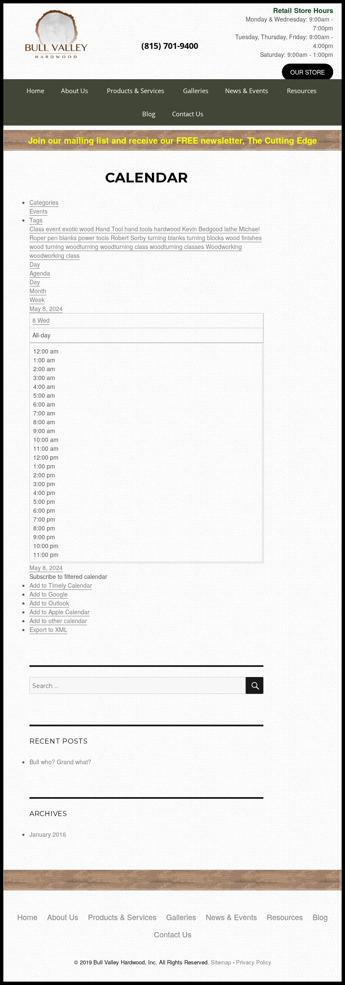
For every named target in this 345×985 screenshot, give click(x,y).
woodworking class (54, 255)
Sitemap (221, 962)
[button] (68, 576)
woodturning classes (178, 246)
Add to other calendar (58, 620)
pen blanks (63, 237)
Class (37, 229)
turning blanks (167, 237)
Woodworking (224, 246)
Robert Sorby (129, 237)
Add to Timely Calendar (60, 585)
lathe (231, 229)
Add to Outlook (49, 603)
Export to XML (48, 629)
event (54, 229)
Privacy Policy (253, 962)
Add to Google (48, 594)
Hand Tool (110, 229)
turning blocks (206, 237)
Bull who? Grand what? (60, 761)
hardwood (168, 229)
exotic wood (79, 229)
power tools (94, 237)
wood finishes (244, 237)
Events (38, 211)
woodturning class (125, 246)
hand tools (139, 229)
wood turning (47, 246)
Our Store (307, 72)
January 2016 (47, 834)
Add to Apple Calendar (59, 612)
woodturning (83, 246)
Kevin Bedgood (203, 229)
